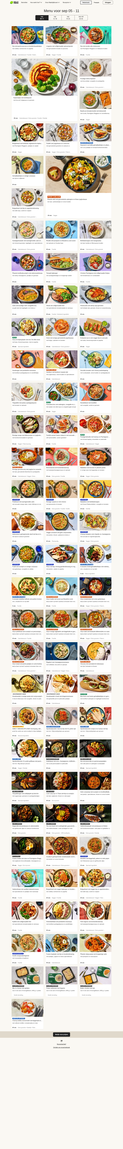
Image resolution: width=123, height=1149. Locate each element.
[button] (42, 17)
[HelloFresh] (14, 2)
